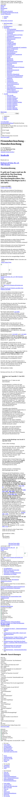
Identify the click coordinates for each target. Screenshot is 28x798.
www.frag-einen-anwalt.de (5, 122)
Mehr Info (3, 5)
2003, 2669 (11, 491)
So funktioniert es (8, 26)
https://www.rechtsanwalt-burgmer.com (13, 285)
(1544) (2, 278)
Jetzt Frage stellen (5, 137)
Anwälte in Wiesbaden (12, 109)
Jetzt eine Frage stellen (14, 543)
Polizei (5, 117)
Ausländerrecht (10, 36)
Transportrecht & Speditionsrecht (15, 75)
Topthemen (6, 27)
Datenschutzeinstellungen (10, 776)
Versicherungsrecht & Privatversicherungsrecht (13, 83)
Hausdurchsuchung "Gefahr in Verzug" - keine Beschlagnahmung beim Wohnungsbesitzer (15, 637)
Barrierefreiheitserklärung (10, 780)
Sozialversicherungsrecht (13, 70)
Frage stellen (7, 744)
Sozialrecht (9, 68)
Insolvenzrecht (10, 50)
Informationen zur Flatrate (10, 574)
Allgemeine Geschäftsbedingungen (12, 572)
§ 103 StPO (17, 311)
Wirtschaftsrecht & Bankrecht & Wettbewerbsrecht (15, 89)
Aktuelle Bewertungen (6, 581)
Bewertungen (15, 579)
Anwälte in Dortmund (12, 98)
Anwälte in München (12, 108)
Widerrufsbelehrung (8, 779)
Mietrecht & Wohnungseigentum (15, 61)
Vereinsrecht (10, 79)
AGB (5, 768)
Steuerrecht (9, 71)
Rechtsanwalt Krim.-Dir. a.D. (10, 163)
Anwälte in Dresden (12, 99)
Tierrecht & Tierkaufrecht (13, 74)
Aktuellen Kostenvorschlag (7, 152)
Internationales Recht (12, 51)
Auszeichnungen (8, 757)
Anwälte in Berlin (11, 96)
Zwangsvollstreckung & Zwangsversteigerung (13, 91)
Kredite (8, 57)
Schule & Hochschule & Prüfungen (15, 67)
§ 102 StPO (15, 334)
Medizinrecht (10, 60)
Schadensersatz (10, 65)
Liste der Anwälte (8, 758)
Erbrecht (9, 40)
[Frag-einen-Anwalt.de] (7, 20)
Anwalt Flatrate (7, 746)
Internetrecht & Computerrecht (14, 54)
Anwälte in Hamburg (12, 103)
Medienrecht (10, 58)
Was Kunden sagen (8, 750)
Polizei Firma (8, 262)
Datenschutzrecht (11, 39)
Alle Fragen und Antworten (10, 751)
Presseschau (7, 766)
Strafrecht (9, 72)
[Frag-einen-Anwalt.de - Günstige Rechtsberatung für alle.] (9, 11)
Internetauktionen (11, 53)
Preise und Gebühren (9, 571)
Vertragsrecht (10, 85)
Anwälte (6, 93)
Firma (5, 119)
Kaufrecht (9, 56)
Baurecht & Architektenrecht (14, 37)
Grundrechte (10, 46)
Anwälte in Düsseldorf (12, 101)
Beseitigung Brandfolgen (7, 606)
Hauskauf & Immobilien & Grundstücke (17, 47)
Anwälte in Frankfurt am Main (14, 102)
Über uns (6, 772)
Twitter (5, 761)
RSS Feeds (6, 760)
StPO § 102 (5, 526)
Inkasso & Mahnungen (12, 49)
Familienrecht (10, 41)
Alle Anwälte (10, 95)
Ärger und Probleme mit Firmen (15, 34)
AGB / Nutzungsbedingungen (11, 778)
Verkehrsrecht (10, 81)
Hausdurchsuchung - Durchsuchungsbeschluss (15, 649)
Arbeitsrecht (10, 33)
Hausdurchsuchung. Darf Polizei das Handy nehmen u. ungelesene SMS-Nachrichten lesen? (15, 642)
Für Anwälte (7, 796)
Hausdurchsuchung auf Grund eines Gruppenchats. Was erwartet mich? (12, 646)
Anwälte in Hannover (12, 105)
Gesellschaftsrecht (11, 44)
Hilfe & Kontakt (8, 749)
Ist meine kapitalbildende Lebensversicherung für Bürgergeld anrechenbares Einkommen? (13, 587)
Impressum (6, 773)
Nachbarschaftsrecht (12, 63)
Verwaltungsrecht (11, 86)
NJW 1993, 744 (12, 494)
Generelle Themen (11, 43)
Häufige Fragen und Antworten (11, 570)
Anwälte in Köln (11, 106)
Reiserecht (9, 64)
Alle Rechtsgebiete (11, 29)
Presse (5, 755)
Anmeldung (7, 765)
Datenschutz (7, 775)
